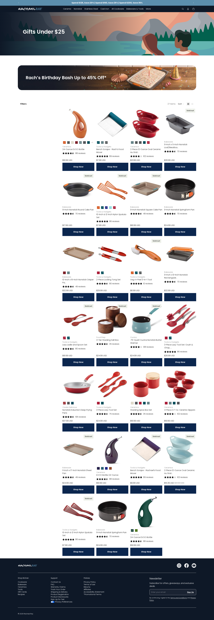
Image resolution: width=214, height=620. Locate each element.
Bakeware (22, 584)
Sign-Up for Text (57, 599)
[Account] (188, 9)
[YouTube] (194, 565)
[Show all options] (92, 142)
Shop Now (78, 166)
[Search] (183, 9)
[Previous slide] (18, 3)
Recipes (21, 594)
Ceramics (22, 587)
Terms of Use (89, 584)
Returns (87, 587)
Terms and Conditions (178, 598)
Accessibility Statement (94, 592)
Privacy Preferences (63, 602)
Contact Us (56, 582)
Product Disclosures (59, 597)
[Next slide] (193, 3)
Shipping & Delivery (59, 592)
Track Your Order (58, 589)
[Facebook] (186, 565)
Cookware (22, 582)
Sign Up (190, 592)
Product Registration (60, 594)
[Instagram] (179, 565)
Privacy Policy (90, 582)
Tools (20, 589)
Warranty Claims (58, 587)
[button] (181, 104)
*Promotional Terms (92, 594)
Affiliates (87, 589)
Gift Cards (22, 592)
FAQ (52, 584)
